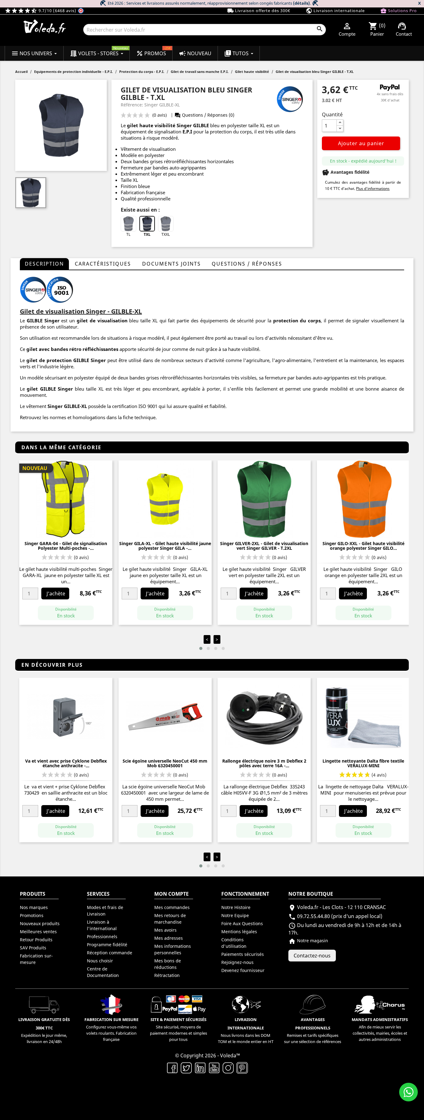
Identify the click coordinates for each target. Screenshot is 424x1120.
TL (128, 234)
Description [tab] (44, 263)
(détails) (301, 3)
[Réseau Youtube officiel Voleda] (214, 1067)
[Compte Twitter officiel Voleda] (186, 1067)
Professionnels (102, 936)
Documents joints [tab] (171, 263)
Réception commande (109, 953)
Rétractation (167, 975)
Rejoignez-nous (237, 962)
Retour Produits (36, 940)
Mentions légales (239, 931)
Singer (55, 406)
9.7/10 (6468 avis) (41, 10)
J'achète (56, 593)
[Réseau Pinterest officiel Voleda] (242, 1067)
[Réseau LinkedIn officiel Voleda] (200, 1067)
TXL (147, 234)
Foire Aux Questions (242, 923)
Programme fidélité (107, 945)
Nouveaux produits (40, 923)
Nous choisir (100, 961)
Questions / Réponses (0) (204, 115)
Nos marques (34, 907)
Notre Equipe (235, 915)
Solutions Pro (398, 10)
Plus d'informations (373, 188)
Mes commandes (172, 907)
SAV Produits (33, 948)
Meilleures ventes (38, 931)
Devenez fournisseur (242, 970)
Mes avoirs (165, 930)
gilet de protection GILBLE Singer (66, 360)
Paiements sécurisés (242, 954)
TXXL (165, 234)
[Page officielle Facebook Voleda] (172, 1067)
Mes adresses (168, 938)
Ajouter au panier (361, 143)
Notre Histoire (235, 907)
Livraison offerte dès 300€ (258, 10)
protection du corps (297, 320)
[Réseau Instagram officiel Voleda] (228, 1067)
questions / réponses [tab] (247, 263)
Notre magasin (308, 940)
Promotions (31, 915)
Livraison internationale (335, 10)
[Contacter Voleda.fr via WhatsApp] (408, 1092)
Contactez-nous (312, 955)
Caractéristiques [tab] (103, 263)
